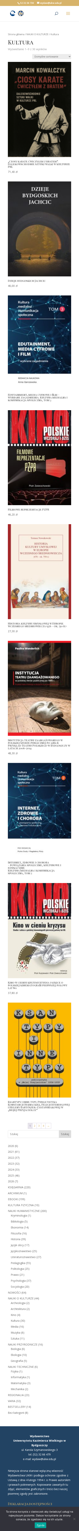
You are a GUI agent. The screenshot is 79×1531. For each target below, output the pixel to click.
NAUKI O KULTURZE (37, 34)
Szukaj (65, 1134)
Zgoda (40, 1525)
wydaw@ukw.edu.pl (44, 1459)
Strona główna (16, 34)
